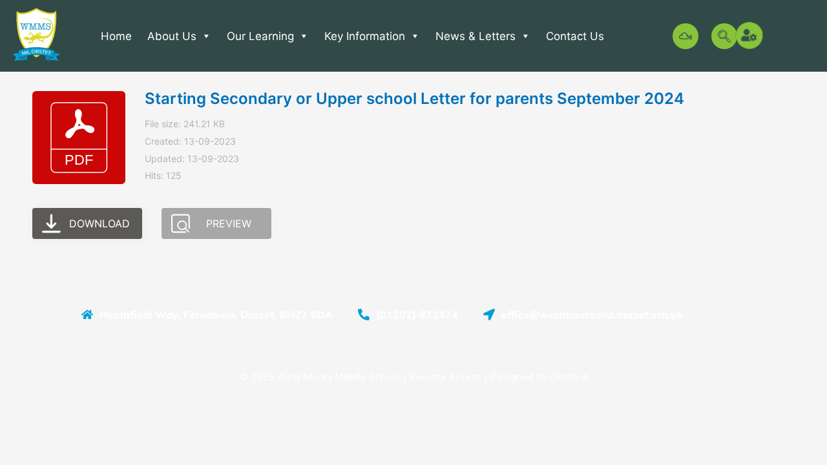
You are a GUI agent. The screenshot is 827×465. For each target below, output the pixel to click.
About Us (171, 36)
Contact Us (575, 36)
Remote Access (445, 376)
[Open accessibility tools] (750, 36)
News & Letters (475, 36)
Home (116, 36)
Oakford (568, 376)
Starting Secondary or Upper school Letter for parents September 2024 (414, 98)
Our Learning (260, 36)
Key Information (364, 36)
